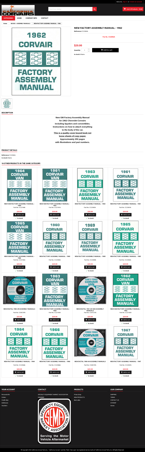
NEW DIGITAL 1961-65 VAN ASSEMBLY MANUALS (90, 310)
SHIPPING (113, 394)
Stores (112, 405)
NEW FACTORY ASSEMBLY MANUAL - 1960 (54, 256)
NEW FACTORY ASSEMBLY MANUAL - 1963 (90, 204)
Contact (42, 389)
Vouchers (4, 405)
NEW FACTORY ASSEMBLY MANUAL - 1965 (125, 256)
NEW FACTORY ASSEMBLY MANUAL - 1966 (54, 361)
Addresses (5, 403)
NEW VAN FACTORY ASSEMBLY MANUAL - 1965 (19, 257)
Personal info (6, 394)
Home (19, 18)
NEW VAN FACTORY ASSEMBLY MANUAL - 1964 (19, 204)
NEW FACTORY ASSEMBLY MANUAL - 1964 (19, 361)
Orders (4, 397)
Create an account (136, 1)
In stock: (77, 54)
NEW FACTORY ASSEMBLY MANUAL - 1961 (125, 204)
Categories (8, 18)
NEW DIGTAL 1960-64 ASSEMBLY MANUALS (90, 361)
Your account (8, 389)
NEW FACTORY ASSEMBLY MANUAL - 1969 (90, 256)
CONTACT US (114, 400)
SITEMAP (113, 403)
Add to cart (106, 50)
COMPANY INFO (31, 18)
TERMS (112, 397)
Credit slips (5, 400)
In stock (4, 158)
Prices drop (77, 394)
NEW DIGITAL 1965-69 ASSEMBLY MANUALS (19, 309)
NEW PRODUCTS (79, 397)
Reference (77, 31)
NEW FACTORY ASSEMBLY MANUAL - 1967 (125, 361)
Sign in (125, 1)
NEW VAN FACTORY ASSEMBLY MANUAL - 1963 (55, 310)
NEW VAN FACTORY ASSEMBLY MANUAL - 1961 (55, 204)
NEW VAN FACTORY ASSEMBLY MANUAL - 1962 (125, 310)
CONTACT (44, 18)
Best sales (77, 400)
